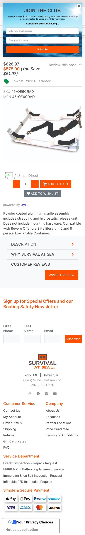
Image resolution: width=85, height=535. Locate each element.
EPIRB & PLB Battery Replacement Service (33, 469)
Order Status (12, 423)
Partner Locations (58, 423)
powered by (15, 204)
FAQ (6, 447)
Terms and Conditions (62, 435)
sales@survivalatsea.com (43, 380)
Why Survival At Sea (32, 254)
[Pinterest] (46, 393)
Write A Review (62, 275)
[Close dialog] (79, 6)
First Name (8, 328)
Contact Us (11, 410)
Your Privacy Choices (35, 522)
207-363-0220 (42, 385)
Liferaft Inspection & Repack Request (30, 463)
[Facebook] (38, 393)
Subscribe (73, 339)
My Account (12, 417)
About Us (53, 410)
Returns (8, 435)
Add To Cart (57, 184)
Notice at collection (21, 529)
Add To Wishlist (44, 193)
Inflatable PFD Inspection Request (27, 481)
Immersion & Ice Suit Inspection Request (32, 475)
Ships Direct (28, 175)
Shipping (9, 429)
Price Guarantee (57, 429)
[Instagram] (30, 393)
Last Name (29, 328)
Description (23, 244)
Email (48, 331)
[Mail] (55, 393)
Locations (53, 417)
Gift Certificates (14, 441)
